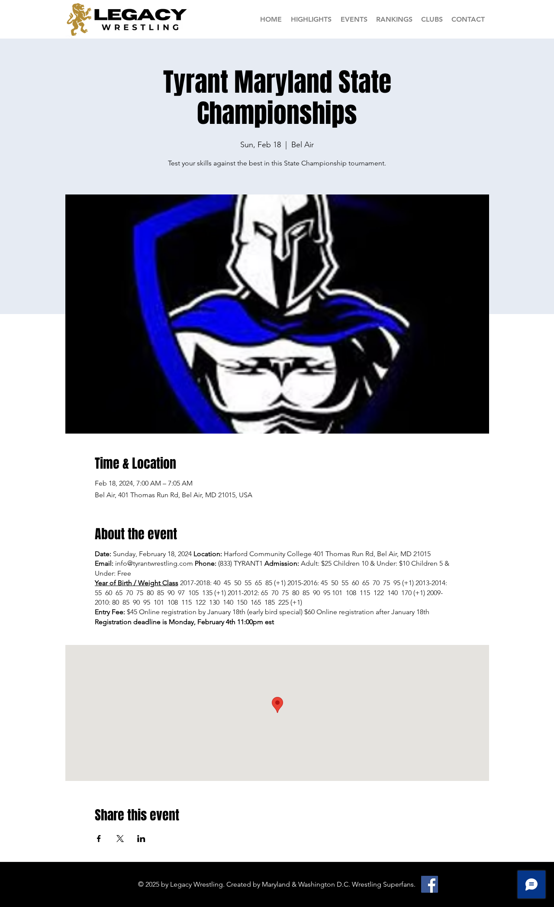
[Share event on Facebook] (99, 838)
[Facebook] (429, 884)
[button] (394, 19)
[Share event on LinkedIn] (141, 838)
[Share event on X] (120, 838)
